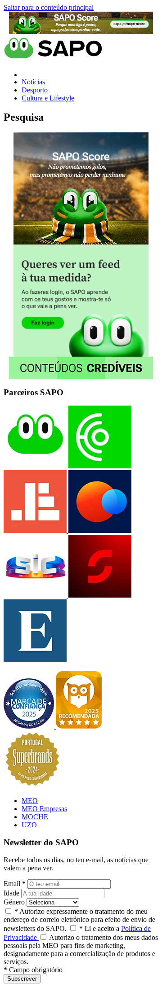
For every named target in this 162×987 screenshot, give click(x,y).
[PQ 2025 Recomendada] (79, 726)
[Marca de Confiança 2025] (30, 726)
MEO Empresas (44, 808)
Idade (11, 893)
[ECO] (99, 466)
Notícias (33, 82)
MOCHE (35, 817)
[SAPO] (35, 466)
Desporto (35, 90)
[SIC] (35, 595)
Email (15, 883)
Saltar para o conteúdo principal (49, 7)
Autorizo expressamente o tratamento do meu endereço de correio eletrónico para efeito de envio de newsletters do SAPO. (79, 920)
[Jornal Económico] (35, 530)
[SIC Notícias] (99, 595)
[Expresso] (35, 660)
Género (14, 902)
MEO (30, 800)
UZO (29, 825)
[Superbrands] (32, 785)
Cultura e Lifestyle (48, 98)
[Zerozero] (99, 530)
